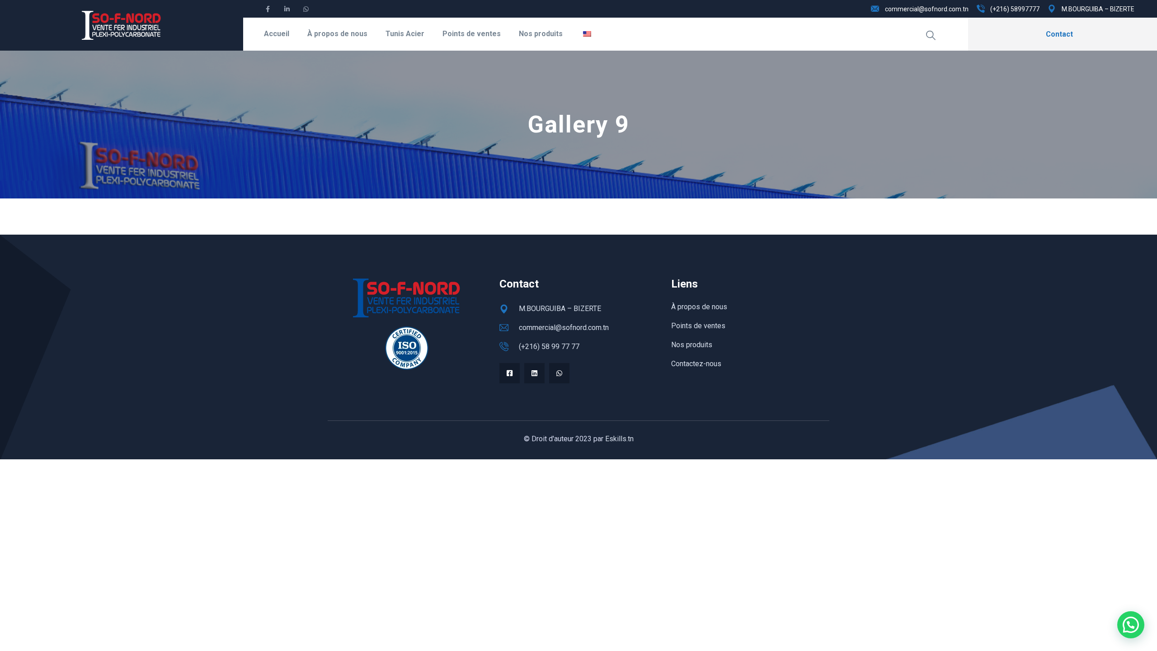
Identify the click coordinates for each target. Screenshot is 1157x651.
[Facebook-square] (509, 373)
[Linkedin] (534, 373)
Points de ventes (471, 33)
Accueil (276, 33)
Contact (1059, 34)
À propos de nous (337, 33)
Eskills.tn (619, 438)
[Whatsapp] (559, 373)
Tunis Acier (405, 33)
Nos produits (541, 33)
